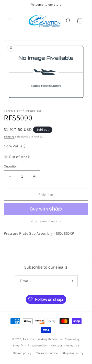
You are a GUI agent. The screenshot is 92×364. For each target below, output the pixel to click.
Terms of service (47, 353)
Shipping (9, 136)
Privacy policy (37, 345)
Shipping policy (73, 353)
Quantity (10, 166)
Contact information (65, 345)
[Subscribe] (71, 281)
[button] (10, 20)
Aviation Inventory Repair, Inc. (43, 339)
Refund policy (22, 353)
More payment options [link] (46, 221)
